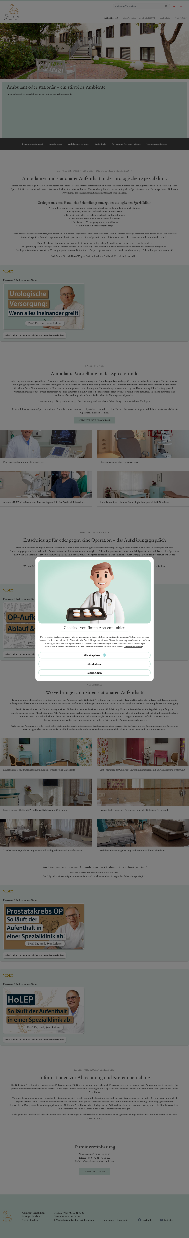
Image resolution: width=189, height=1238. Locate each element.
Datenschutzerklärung (133, 646)
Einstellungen (94, 672)
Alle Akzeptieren (92, 655)
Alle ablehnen (94, 663)
